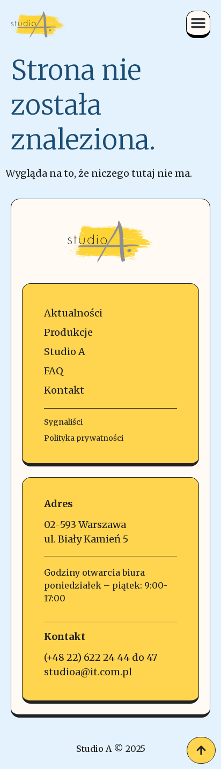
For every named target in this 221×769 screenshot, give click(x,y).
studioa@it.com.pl (88, 672)
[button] (198, 23)
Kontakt (64, 390)
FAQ (53, 371)
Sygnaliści (63, 422)
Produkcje (68, 332)
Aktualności (73, 313)
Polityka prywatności (83, 438)
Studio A (64, 351)
